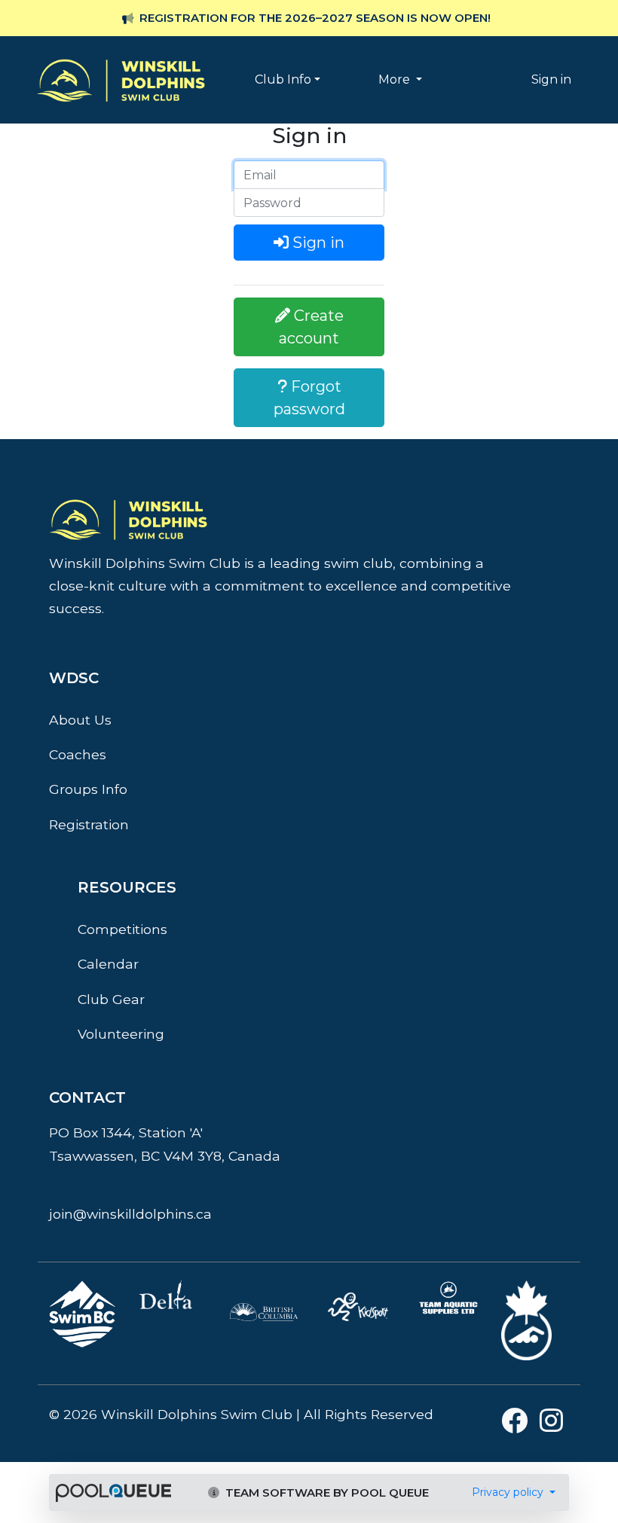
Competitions (122, 929)
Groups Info (88, 789)
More (394, 79)
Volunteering (121, 1034)
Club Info (283, 79)
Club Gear (111, 999)
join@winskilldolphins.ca (130, 1214)
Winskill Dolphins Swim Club (121, 57)
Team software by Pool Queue (325, 1492)
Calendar (108, 964)
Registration (89, 824)
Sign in (551, 79)
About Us (80, 720)
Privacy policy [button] (509, 1492)
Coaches (77, 754)
